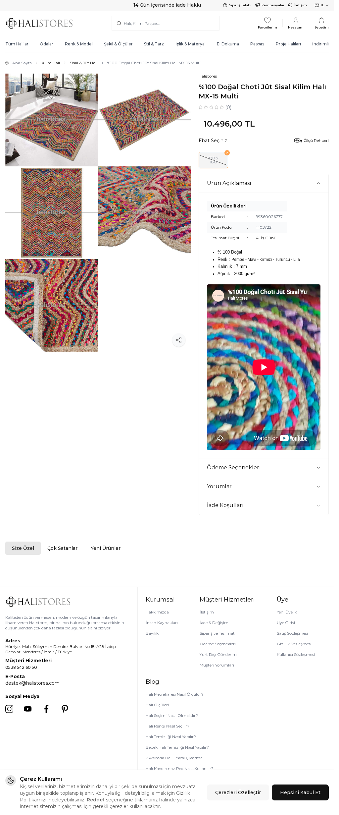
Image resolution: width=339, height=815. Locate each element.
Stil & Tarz (154, 43)
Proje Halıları (288, 43)
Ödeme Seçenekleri (218, 643)
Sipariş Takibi (240, 5)
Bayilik (152, 633)
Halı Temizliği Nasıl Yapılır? (171, 736)
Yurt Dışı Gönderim (218, 654)
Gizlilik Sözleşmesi (294, 643)
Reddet (96, 800)
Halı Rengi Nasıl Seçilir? (167, 726)
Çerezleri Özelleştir (238, 792)
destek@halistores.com (32, 683)
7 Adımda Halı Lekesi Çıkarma (174, 757)
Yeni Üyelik (287, 612)
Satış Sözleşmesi (292, 633)
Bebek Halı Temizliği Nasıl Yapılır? (177, 747)
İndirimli (320, 43)
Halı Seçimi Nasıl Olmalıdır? (172, 715)
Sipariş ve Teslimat (217, 633)
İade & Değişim (214, 622)
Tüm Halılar (16, 43)
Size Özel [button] (23, 548)
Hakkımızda (157, 612)
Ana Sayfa (22, 62)
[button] (213, 160)
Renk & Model (79, 43)
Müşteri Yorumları (217, 665)
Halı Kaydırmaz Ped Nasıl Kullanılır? (180, 768)
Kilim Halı (51, 62)
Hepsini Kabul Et (300, 792)
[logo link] (39, 23)
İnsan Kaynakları (162, 622)
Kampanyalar (273, 5)
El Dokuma (228, 43)
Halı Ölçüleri (157, 704)
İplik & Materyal (190, 43)
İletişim (300, 5)
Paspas (257, 43)
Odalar (46, 43)
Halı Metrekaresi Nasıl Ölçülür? (175, 694)
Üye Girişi (286, 622)
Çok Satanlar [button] (62, 548)
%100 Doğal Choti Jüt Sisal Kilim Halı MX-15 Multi (154, 62)
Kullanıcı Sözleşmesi (296, 654)
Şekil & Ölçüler (118, 43)
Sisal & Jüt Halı (83, 62)
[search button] (119, 23)
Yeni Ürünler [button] (106, 548)
